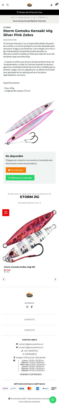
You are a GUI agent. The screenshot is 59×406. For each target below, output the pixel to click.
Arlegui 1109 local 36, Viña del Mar (31, 358)
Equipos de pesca (24, 17)
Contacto (29, 320)
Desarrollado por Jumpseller (29, 402)
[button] (4, 279)
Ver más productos (28, 203)
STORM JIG (42, 17)
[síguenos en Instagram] (27, 307)
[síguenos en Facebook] (31, 307)
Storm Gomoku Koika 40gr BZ (19, 267)
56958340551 (31, 354)
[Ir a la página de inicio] (29, 4)
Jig (34, 17)
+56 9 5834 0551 (31, 351)
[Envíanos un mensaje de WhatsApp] (52, 399)
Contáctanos (16, 170)
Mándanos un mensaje (21, 178)
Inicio (13, 17)
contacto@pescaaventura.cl (31, 344)
